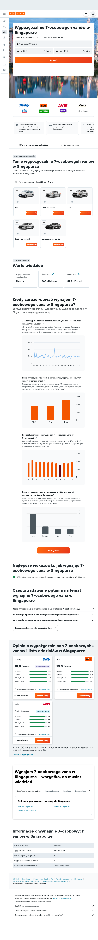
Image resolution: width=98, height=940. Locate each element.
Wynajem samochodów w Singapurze (69, 879)
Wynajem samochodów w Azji (43, 879)
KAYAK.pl (16, 879)
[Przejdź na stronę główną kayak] (17, 13)
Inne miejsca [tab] (80, 791)
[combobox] (27, 37)
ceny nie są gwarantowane (62, 898)
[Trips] (4, 57)
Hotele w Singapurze (62, 807)
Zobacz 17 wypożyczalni (23, 754)
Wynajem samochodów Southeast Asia (26, 881)
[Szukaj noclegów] (4, 26)
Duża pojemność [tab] (52, 791)
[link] (53, 550)
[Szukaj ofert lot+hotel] (4, 37)
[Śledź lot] (4, 50)
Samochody (26, 879)
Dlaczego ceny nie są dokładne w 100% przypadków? (39, 915)
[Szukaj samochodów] (4, 32)
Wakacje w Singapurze (27, 810)
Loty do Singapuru (25, 807)
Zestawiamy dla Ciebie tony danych (31, 910)
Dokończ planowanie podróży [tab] (29, 791)
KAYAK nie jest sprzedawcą (27, 906)
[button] (4, 13)
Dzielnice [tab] (67, 791)
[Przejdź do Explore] (4, 44)
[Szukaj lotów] (4, 21)
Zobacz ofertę (31, 213)
